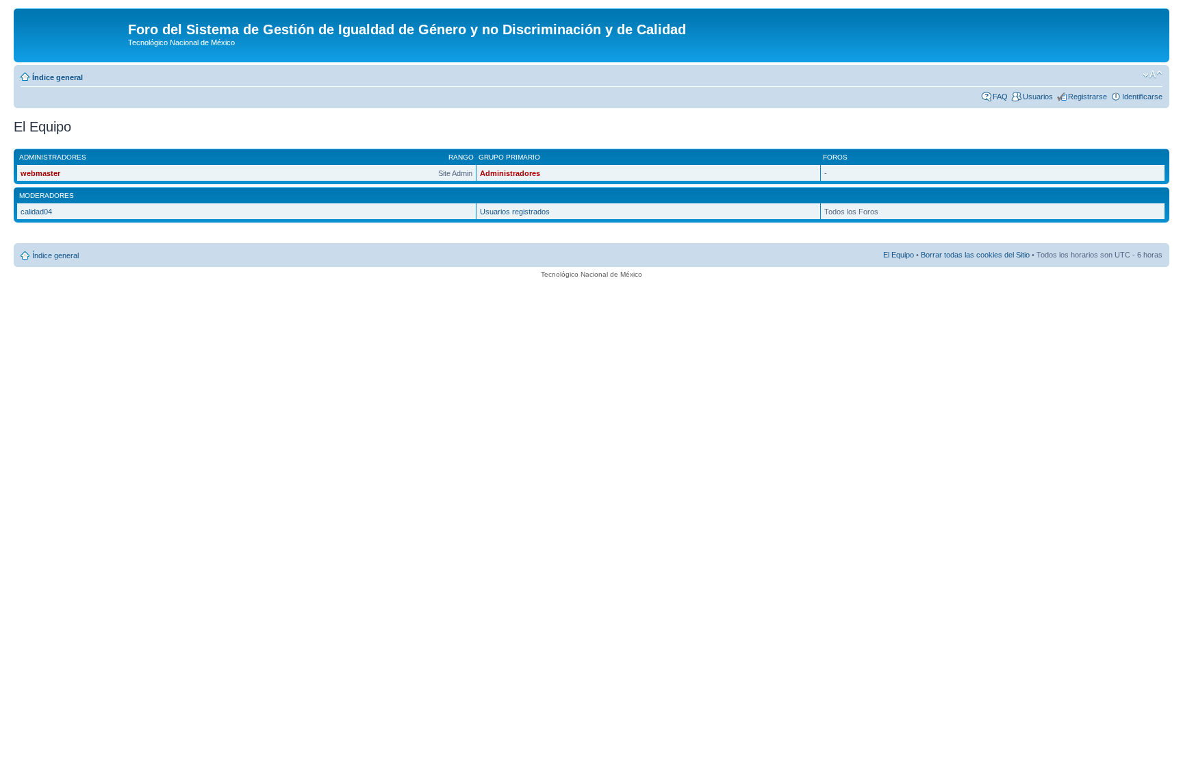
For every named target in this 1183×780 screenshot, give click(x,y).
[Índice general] (72, 33)
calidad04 (36, 211)
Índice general (57, 77)
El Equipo (898, 255)
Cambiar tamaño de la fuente (1152, 74)
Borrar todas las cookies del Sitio (975, 255)
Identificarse (1142, 96)
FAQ (1000, 96)
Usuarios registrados (515, 211)
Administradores (510, 173)
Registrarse (1087, 96)
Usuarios (1038, 96)
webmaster (40, 173)
